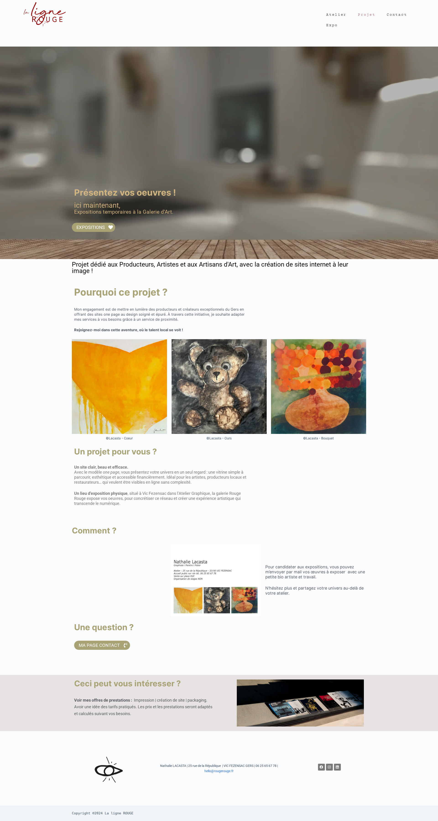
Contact (397, 15)
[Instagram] (329, 767)
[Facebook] (321, 767)
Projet (366, 15)
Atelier (336, 15)
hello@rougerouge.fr (219, 771)
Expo (332, 25)
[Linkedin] (337, 767)
